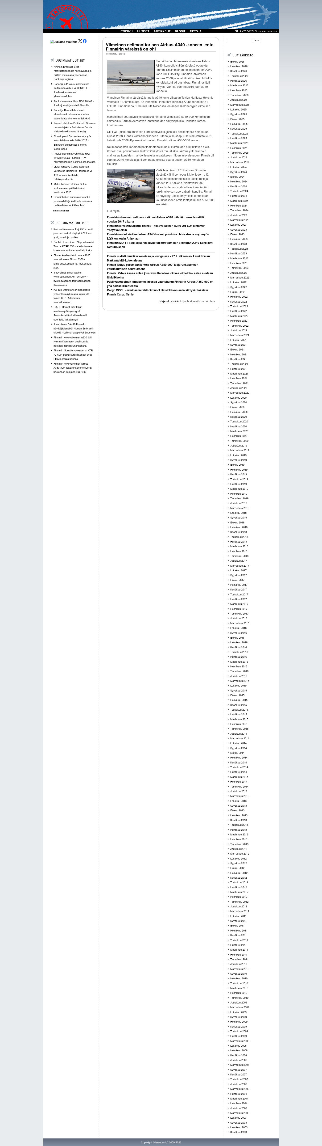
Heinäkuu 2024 (239, 181)
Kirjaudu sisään (170, 301)
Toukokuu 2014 (239, 767)
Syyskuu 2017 (238, 575)
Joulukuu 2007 (238, 1060)
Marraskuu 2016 (239, 623)
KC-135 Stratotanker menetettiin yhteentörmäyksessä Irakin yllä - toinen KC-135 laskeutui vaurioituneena (72, 296)
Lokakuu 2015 (238, 685)
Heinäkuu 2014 (239, 757)
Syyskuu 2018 (238, 517)
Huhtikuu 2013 (238, 829)
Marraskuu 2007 (239, 1064)
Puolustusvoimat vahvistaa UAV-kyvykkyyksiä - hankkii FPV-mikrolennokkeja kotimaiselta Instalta (74, 158)
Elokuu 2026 (237, 61)
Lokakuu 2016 (238, 628)
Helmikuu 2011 (238, 954)
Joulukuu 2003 (238, 1108)
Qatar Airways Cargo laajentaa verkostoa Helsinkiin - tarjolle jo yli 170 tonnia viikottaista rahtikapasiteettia (73, 172)
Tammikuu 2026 (239, 95)
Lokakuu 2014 (238, 743)
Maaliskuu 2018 (239, 546)
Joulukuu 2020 (238, 388)
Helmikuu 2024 (238, 205)
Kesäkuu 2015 (238, 705)
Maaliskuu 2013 (239, 834)
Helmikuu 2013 (238, 839)
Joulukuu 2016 (238, 618)
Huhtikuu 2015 (238, 714)
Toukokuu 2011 (239, 940)
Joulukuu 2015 (238, 676)
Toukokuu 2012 (239, 882)
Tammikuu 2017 (239, 613)
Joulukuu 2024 (238, 157)
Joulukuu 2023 (238, 215)
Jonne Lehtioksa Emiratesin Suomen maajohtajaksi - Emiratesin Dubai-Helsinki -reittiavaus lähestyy (74, 127)
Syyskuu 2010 (238, 973)
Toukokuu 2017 (239, 594)
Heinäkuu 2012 (239, 873)
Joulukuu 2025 (238, 99)
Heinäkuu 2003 (239, 1127)
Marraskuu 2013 (239, 796)
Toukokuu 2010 (239, 983)
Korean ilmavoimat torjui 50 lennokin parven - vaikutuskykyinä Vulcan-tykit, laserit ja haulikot (74, 233)
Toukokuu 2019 (239, 479)
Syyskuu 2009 (238, 1017)
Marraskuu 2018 (239, 508)
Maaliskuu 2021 (239, 373)
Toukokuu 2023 (239, 248)
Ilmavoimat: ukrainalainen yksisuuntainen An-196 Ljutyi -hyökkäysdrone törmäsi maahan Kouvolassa (72, 278)
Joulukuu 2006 (238, 1084)
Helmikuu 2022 (238, 320)
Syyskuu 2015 (238, 690)
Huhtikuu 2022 (238, 311)
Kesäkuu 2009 (238, 1026)
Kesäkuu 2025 (238, 128)
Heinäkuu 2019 (239, 469)
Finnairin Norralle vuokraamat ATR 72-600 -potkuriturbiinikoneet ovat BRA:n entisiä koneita (73, 354)
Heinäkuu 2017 (239, 584)
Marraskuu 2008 (239, 1041)
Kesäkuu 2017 (238, 589)
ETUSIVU (126, 31)
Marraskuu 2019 (239, 450)
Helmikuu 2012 (238, 896)
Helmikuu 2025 (238, 148)
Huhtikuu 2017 (238, 599)
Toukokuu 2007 (239, 1079)
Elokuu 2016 (237, 637)
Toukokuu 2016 (239, 652)
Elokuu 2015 (237, 695)
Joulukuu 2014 (238, 733)
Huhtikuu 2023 (238, 253)
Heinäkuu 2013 (239, 815)
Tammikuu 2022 (239, 325)
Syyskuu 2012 (238, 863)
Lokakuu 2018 (238, 512)
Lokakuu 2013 (238, 801)
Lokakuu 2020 (238, 397)
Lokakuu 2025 (238, 109)
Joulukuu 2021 (238, 330)
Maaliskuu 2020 (239, 431)
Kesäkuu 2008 (238, 1055)
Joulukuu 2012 (238, 849)
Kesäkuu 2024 (238, 186)
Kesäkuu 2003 (238, 1132)
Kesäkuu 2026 (238, 71)
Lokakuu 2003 (238, 1117)
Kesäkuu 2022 (238, 301)
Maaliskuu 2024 (239, 200)
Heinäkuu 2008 (239, 1050)
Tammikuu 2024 (239, 210)
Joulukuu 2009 (238, 1002)
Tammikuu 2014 (239, 786)
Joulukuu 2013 (238, 791)
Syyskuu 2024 (238, 172)
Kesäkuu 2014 (238, 762)
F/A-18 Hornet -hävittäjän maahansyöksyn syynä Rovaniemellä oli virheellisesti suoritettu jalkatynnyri (70, 313)
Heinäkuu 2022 (239, 296)
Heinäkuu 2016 (239, 642)
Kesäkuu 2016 (238, 647)
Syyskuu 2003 (238, 1122)
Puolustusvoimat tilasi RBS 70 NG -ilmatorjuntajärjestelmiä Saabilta (74, 103)
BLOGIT (180, 31)
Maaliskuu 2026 (239, 85)
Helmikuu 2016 (238, 666)
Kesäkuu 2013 (238, 820)
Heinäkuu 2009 (239, 1021)
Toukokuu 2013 (239, 824)
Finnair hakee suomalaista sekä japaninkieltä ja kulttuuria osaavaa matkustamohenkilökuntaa (73, 201)
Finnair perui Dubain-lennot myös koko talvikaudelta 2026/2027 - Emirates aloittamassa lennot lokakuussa (72, 142)
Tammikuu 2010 (239, 997)
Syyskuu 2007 (238, 1069)
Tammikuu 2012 (239, 901)
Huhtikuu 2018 (238, 541)
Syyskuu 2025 (238, 114)
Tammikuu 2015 (239, 728)
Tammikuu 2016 (239, 671)
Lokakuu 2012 (238, 858)
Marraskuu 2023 (239, 220)
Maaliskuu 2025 (239, 143)
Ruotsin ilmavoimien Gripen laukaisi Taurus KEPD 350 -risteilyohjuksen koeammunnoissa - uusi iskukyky (74, 246)
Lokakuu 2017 (238, 570)
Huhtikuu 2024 (238, 196)
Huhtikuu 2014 (238, 772)
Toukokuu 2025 (239, 133)
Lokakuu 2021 (238, 340)
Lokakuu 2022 (238, 282)
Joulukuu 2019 (238, 445)
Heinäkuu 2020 (239, 412)
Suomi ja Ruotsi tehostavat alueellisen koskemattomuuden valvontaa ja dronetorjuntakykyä (72, 114)
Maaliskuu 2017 (239, 604)
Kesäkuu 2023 (238, 244)
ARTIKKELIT (162, 31)
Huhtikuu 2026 (238, 80)
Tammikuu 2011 (239, 959)
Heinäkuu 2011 (239, 930)
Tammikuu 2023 (239, 268)
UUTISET (143, 31)
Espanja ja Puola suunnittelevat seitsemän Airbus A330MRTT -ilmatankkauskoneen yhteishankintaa (71, 90)
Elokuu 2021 (237, 349)
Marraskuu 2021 (239, 335)
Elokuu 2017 (237, 580)
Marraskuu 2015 (239, 681)
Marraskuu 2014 (239, 738)
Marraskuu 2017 (239, 565)
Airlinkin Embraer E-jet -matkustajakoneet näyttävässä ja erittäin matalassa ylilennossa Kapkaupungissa (72, 73)
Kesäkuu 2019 (238, 474)
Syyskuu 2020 (238, 402)
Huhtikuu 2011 (238, 945)
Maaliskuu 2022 (239, 316)
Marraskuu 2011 (239, 911)
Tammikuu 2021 (239, 383)
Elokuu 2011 (237, 925)
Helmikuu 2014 (238, 781)
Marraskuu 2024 (239, 162)
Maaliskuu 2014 (239, 777)
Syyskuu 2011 (238, 921)
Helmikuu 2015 (238, 724)
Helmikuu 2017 (238, 609)
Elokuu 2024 (237, 176)
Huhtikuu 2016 (238, 656)
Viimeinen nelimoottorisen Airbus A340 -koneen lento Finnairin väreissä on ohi (160, 47)
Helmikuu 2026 (238, 90)
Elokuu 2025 (237, 119)
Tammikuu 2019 (239, 498)
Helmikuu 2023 (238, 263)
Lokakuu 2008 (238, 1045)
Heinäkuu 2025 (239, 124)
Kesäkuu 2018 (238, 532)
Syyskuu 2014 (238, 748)
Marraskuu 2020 (239, 392)
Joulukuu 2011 (238, 906)
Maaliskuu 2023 (239, 258)
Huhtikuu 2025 (238, 138)
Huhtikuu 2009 (238, 1036)
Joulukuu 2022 (238, 272)
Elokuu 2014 (237, 752)
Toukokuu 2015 (239, 709)
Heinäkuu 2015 (239, 700)
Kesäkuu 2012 (238, 877)
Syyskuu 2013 (238, 805)
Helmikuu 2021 (238, 378)
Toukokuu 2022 (239, 306)
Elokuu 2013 (237, 810)
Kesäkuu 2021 (238, 359)
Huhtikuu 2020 (238, 426)
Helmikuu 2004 (238, 1103)
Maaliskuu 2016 (239, 661)
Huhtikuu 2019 (238, 484)
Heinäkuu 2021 (239, 354)
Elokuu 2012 (237, 868)
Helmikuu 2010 (238, 992)
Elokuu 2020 (237, 407)
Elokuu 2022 (237, 292)
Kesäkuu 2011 (238, 935)
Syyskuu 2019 (238, 460)
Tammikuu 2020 (239, 440)
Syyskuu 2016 (238, 633)
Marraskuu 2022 (239, 277)
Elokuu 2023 (237, 234)
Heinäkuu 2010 (239, 978)
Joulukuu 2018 (238, 503)
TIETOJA (196, 31)
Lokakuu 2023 (238, 224)
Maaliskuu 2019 (239, 488)
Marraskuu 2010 (239, 969)
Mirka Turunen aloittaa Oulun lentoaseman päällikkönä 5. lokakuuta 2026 (70, 188)
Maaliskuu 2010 (239, 988)
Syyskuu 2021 (238, 344)
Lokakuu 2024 (238, 167)
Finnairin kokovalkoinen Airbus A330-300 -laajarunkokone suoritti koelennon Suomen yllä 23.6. (73, 368)
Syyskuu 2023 (238, 229)
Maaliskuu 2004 (239, 1098)
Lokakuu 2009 (238, 1012)
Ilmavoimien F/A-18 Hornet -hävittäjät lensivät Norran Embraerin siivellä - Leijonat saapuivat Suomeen (74, 328)
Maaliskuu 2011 (239, 949)
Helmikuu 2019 (238, 493)
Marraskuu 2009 (239, 1007)
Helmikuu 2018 (238, 551)
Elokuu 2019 (237, 464)
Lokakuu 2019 (238, 455)
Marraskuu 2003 (239, 1113)
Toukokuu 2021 (239, 364)
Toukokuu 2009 (239, 1031)
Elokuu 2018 (237, 522)
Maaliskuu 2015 (239, 719)
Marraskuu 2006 (239, 1089)
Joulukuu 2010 (238, 964)
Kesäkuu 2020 (238, 416)
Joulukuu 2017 (238, 560)
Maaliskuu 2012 (239, 892)
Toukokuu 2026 (239, 76)
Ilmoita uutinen (61, 210)
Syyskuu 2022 (238, 287)
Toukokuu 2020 (239, 421)
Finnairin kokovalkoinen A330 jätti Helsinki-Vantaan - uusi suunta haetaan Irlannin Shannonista (72, 341)
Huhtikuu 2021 (238, 369)
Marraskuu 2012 (239, 853)
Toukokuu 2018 (239, 537)
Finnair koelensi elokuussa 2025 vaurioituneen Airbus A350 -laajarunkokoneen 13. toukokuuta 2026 (72, 261)
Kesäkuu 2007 (238, 1074)
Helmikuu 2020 (238, 436)
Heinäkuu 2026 (239, 66)
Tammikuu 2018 (239, 556)
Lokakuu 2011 (238, 916)
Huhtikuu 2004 (238, 1093)
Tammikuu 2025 (239, 152)
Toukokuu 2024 (239, 191)
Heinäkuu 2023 (239, 239)
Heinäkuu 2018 (239, 527)
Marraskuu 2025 (239, 104)
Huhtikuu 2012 (238, 887)
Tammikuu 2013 (239, 844)
